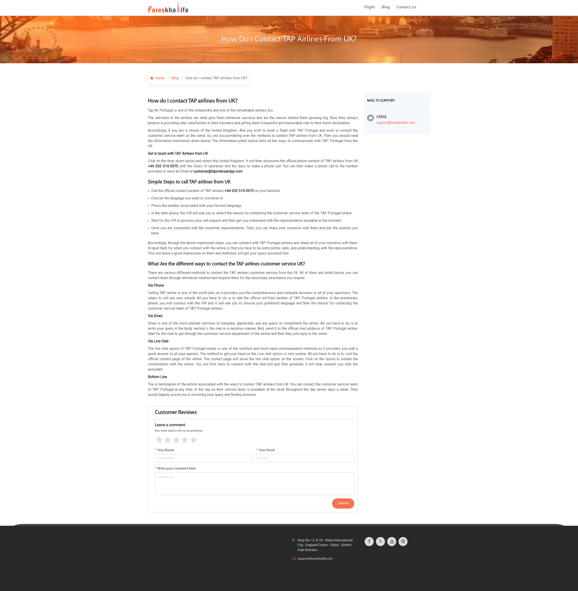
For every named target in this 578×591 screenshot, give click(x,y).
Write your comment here (175, 468)
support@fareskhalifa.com (396, 122)
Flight (369, 7)
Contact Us (407, 7)
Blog (386, 7)
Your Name (164, 450)
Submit (343, 503)
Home (159, 78)
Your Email (265, 450)
